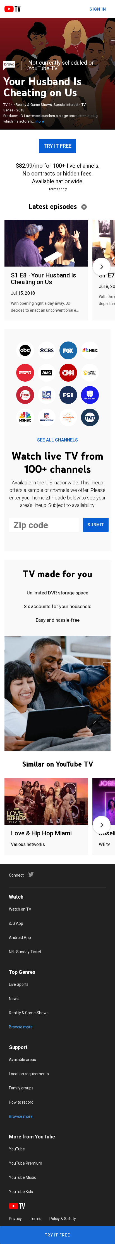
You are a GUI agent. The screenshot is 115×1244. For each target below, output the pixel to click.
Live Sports (18, 984)
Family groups (21, 1088)
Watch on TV (20, 909)
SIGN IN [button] (98, 9)
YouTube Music (22, 1177)
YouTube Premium (25, 1163)
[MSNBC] (25, 418)
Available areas (22, 1059)
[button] (102, 266)
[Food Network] (25, 395)
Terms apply (58, 189)
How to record (21, 1102)
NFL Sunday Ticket (25, 952)
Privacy (15, 1218)
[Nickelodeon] (68, 418)
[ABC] (25, 351)
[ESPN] (25, 373)
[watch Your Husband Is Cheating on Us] (46, 243)
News (14, 998)
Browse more (21, 1027)
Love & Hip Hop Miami (41, 833)
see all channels (57, 440)
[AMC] (47, 373)
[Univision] (89, 395)
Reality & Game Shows (29, 1013)
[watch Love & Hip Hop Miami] (46, 801)
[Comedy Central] (89, 373)
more (39, 121)
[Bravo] (9, 65)
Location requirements (29, 1074)
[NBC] (89, 351)
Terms (35, 1218)
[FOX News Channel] (47, 395)
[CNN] (68, 373)
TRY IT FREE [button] (57, 146)
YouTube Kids (21, 1191)
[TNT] (89, 418)
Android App (20, 937)
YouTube (17, 1149)
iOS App (16, 923)
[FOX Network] (68, 351)
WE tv (104, 844)
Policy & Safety (62, 1218)
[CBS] (47, 351)
